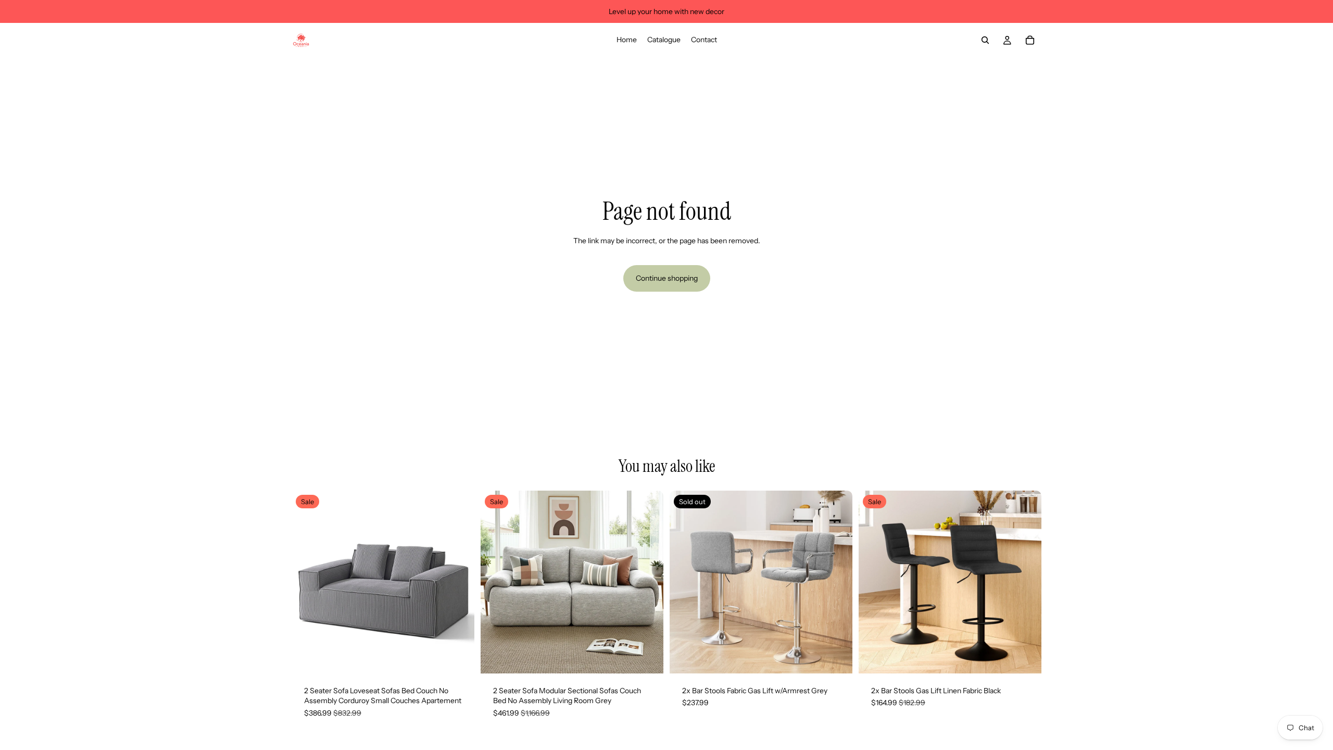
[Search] (985, 40)
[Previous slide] (307, 581)
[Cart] (1029, 40)
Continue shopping (667, 278)
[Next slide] (458, 581)
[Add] (458, 657)
